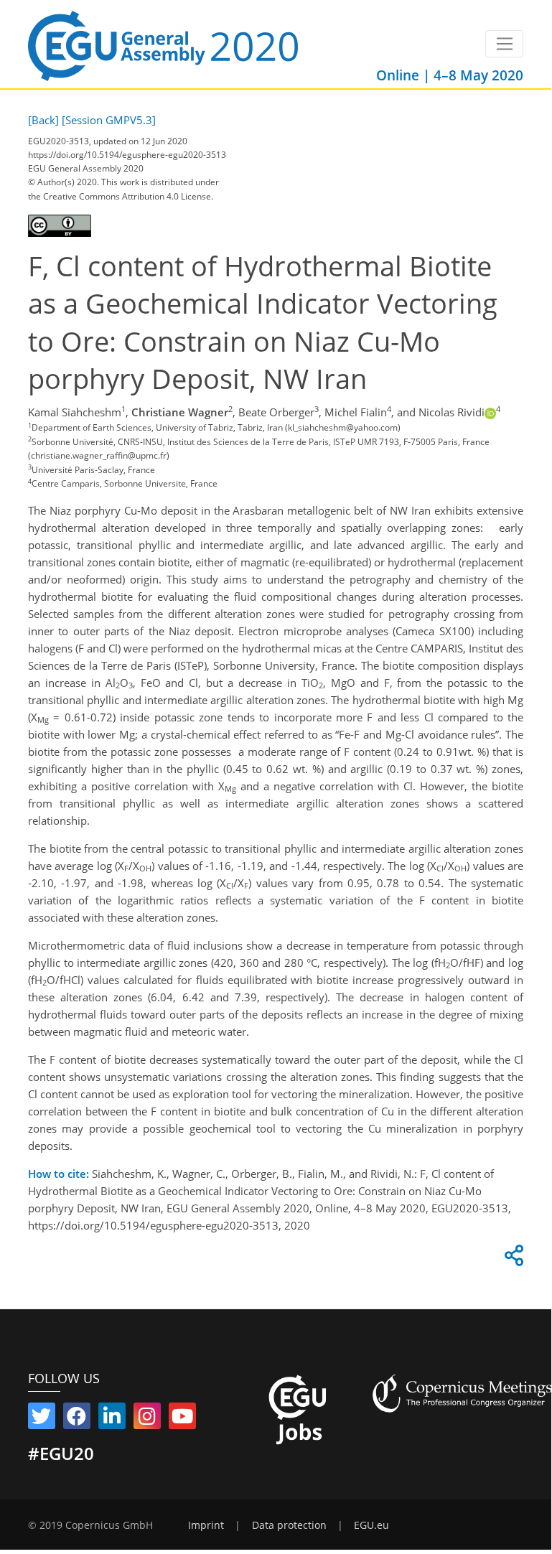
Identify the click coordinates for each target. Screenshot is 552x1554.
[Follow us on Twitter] (41, 1419)
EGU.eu (371, 1525)
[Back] (43, 120)
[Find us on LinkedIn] (112, 1419)
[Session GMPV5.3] (109, 120)
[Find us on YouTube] (182, 1419)
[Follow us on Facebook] (76, 1419)
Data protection (289, 1525)
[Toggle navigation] (504, 43)
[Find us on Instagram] (147, 1419)
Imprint (206, 1525)
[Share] (512, 1259)
